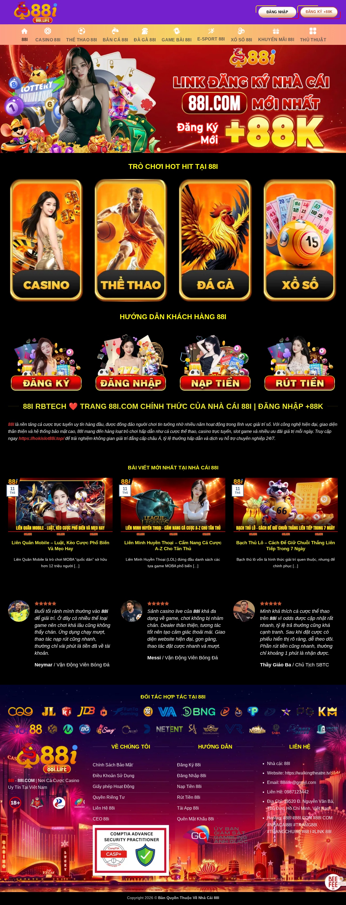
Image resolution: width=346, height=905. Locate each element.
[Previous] (7, 530)
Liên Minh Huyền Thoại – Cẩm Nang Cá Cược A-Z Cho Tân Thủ (172, 545)
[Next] (339, 530)
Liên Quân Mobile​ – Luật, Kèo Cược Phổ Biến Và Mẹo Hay (60, 545)
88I (11, 424)
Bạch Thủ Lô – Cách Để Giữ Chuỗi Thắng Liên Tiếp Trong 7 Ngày (285, 545)
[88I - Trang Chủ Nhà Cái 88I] (35, 12)
